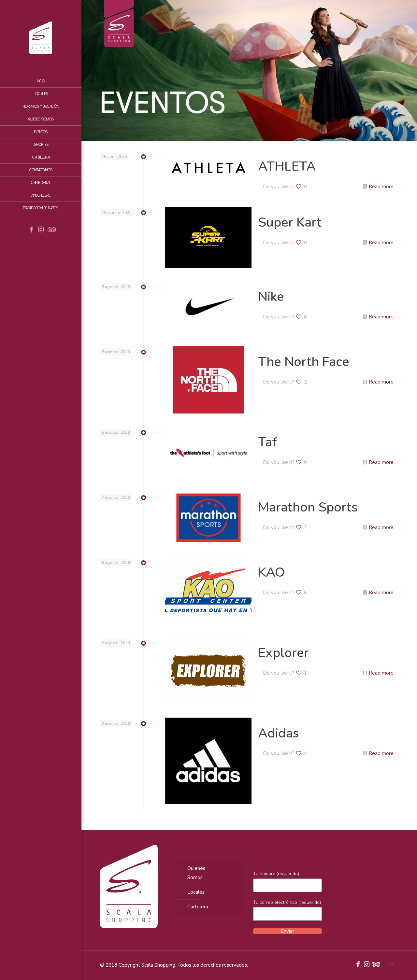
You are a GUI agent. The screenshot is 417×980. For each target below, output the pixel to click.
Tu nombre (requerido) (276, 874)
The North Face (303, 362)
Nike (271, 296)
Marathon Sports (308, 507)
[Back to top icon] (391, 964)
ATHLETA (287, 166)
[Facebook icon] (31, 230)
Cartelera (197, 906)
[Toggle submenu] (75, 157)
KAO (271, 572)
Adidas (278, 733)
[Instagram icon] (41, 230)
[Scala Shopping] (40, 37)
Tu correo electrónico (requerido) (287, 902)
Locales (196, 892)
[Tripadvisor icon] (51, 230)
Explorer (283, 653)
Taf (267, 442)
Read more (381, 186)
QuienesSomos (196, 873)
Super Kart (290, 222)
